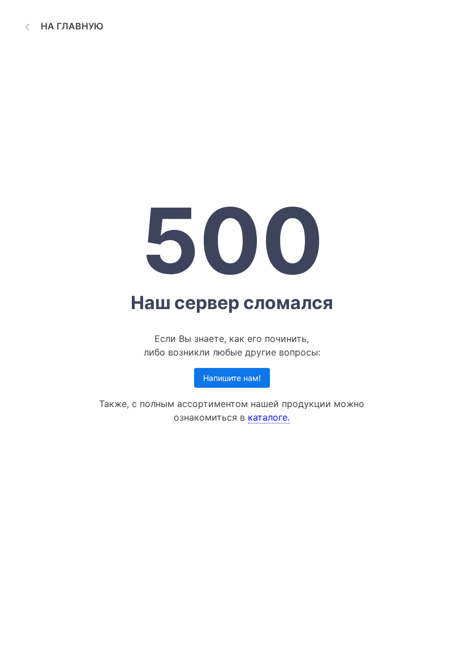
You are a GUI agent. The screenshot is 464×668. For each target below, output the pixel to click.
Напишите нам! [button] (232, 378)
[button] (62, 26)
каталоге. (269, 417)
